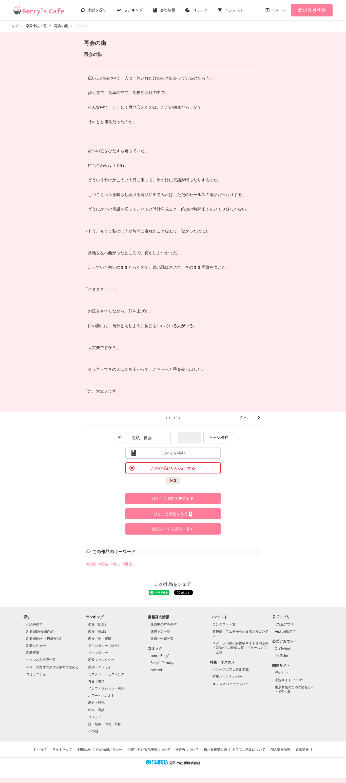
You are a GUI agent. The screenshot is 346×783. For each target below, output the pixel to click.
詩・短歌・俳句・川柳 (104, 724)
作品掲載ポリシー (109, 749)
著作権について (187, 749)
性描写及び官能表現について (149, 749)
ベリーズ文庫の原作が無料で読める (52, 667)
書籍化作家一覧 (162, 638)
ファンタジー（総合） (104, 646)
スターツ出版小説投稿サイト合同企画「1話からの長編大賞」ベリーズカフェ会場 (240, 647)
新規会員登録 (311, 10)
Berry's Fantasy (162, 663)
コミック (200, 10)
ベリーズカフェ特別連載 (231, 669)
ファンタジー (98, 653)
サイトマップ (62, 749)
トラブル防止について (248, 749)
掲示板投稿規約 (215, 749)
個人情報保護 (280, 749)
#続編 (103, 564)
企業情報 (302, 749)
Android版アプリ (287, 631)
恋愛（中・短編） (101, 638)
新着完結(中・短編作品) (43, 638)
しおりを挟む (173, 453)
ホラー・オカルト (101, 695)
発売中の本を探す (163, 624)
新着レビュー (36, 646)
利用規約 (84, 749)
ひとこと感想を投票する (173, 498)
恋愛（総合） (98, 624)
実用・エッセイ (99, 667)
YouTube (281, 656)
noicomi (156, 670)
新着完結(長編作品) (40, 631)
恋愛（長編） (98, 631)
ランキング (133, 10)
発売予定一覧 (160, 631)
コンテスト (234, 10)
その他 (93, 731)
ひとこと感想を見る (172, 514)
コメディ (94, 717)
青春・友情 (96, 681)
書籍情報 (167, 10)
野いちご (281, 673)
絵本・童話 (96, 710)
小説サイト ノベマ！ (290, 680)
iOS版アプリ (284, 624)
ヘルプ (42, 749)
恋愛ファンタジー (101, 660)
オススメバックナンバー (231, 684)
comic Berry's (160, 656)
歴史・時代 (96, 702)
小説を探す (97, 10)
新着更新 (32, 653)
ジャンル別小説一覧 (41, 660)
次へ (244, 418)
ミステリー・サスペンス (106, 674)
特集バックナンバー (227, 676)
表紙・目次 (142, 438)
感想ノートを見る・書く (173, 529)
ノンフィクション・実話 (106, 688)
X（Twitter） (284, 649)
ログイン (279, 10)
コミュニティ (36, 674)
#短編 (91, 564)
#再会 (127, 564)
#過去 (115, 564)
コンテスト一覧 (224, 624)
